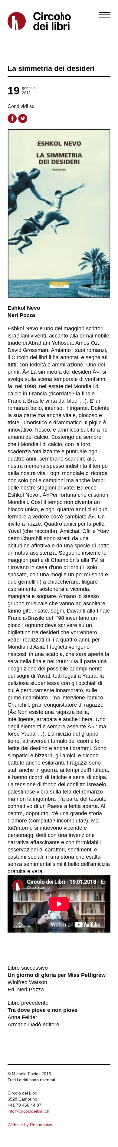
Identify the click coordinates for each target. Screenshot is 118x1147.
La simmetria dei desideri (51, 68)
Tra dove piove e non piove (42, 1010)
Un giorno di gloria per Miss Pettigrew (57, 975)
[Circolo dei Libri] (31, 21)
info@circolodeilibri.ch (28, 1111)
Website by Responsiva (30, 1124)
